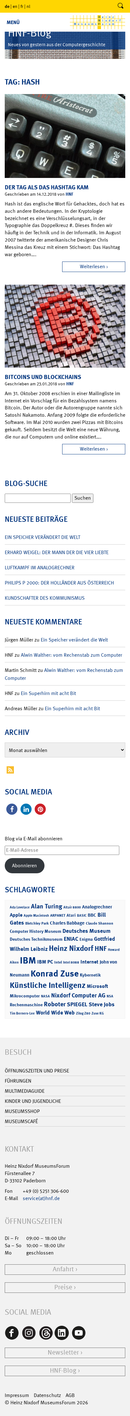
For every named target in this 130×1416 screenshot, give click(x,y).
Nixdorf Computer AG (78, 995)
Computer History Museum (35, 931)
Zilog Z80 (83, 1013)
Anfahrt (63, 1269)
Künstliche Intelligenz (48, 985)
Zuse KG (98, 1013)
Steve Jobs (102, 1004)
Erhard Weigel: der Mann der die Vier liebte (57, 552)
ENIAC (71, 939)
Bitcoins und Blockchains (43, 377)
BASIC (81, 915)
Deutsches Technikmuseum (36, 939)
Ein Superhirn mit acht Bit (48, 693)
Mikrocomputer (25, 996)
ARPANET (57, 915)
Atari (71, 915)
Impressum (17, 1395)
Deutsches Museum (86, 931)
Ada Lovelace (20, 907)
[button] (11, 809)
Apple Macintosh (36, 915)
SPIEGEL (77, 1004)
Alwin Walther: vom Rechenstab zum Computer (71, 655)
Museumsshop (22, 1111)
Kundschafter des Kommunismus (45, 598)
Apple (16, 915)
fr (22, 6)
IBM (28, 960)
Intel (58, 962)
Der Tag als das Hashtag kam (47, 187)
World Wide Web (55, 1012)
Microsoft (97, 986)
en (15, 6)
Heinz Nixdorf (71, 948)
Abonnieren (24, 865)
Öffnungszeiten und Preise (37, 1070)
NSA (110, 996)
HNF (69, 194)
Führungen (18, 1081)
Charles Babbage (67, 923)
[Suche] (120, 6)
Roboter (55, 1004)
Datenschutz (47, 1395)
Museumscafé (21, 1121)
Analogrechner (97, 907)
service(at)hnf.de (41, 1198)
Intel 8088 (71, 962)
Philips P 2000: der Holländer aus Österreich (59, 582)
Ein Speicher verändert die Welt (42, 537)
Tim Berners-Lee (22, 1013)
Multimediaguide (24, 1091)
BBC (92, 915)
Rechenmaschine (26, 1005)
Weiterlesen (92, 266)
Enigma (86, 939)
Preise (63, 1287)
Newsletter (63, 1352)
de (7, 6)
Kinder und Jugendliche (33, 1101)
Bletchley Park (37, 923)
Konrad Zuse (55, 973)
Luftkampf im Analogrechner (39, 567)
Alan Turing (46, 906)
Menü (13, 22)
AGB (70, 1395)
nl (28, 6)
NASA (45, 996)
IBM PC (45, 961)
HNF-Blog (63, 1370)
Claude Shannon (99, 923)
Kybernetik (90, 975)
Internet (89, 961)
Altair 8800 (72, 907)
